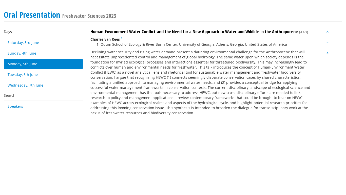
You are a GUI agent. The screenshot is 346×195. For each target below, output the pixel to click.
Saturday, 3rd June (23, 42)
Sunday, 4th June (22, 53)
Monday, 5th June (22, 63)
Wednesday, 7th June (25, 85)
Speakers (15, 106)
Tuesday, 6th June (23, 74)
